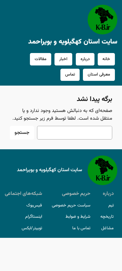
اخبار (63, 59)
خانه (106, 59)
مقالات (40, 59)
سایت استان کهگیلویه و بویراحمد (72, 41)
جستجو (22, 133)
